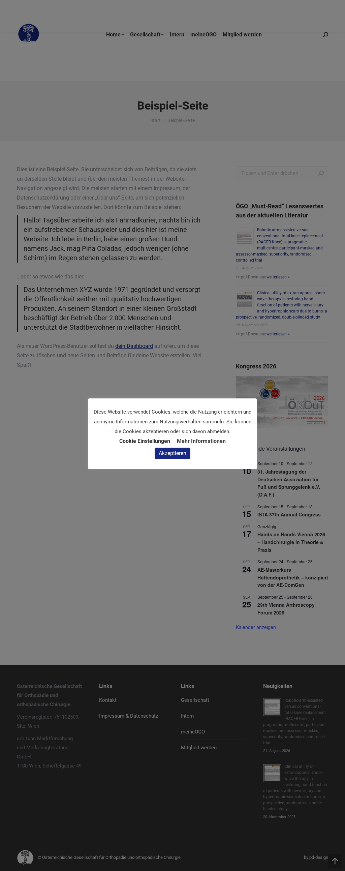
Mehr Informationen (201, 441)
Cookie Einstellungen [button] (144, 441)
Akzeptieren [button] (172, 453)
